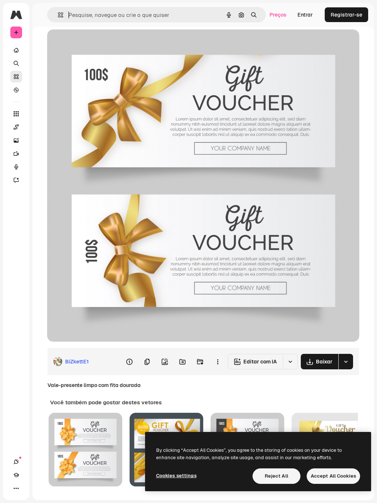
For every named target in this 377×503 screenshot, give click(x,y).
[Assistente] (16, 180)
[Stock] (16, 76)
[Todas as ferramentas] (16, 114)
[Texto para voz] (16, 167)
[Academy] (16, 475)
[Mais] (16, 488)
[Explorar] (16, 90)
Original (94, 43)
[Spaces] (16, 127)
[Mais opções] (217, 361)
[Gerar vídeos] (16, 153)
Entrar (305, 14)
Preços (277, 14)
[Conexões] (16, 462)
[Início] (16, 50)
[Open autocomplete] (57, 15)
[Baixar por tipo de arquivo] (345, 361)
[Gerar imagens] (16, 140)
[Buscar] (16, 63)
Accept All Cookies (333, 476)
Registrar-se (346, 14)
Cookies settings (176, 475)
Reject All (276, 476)
